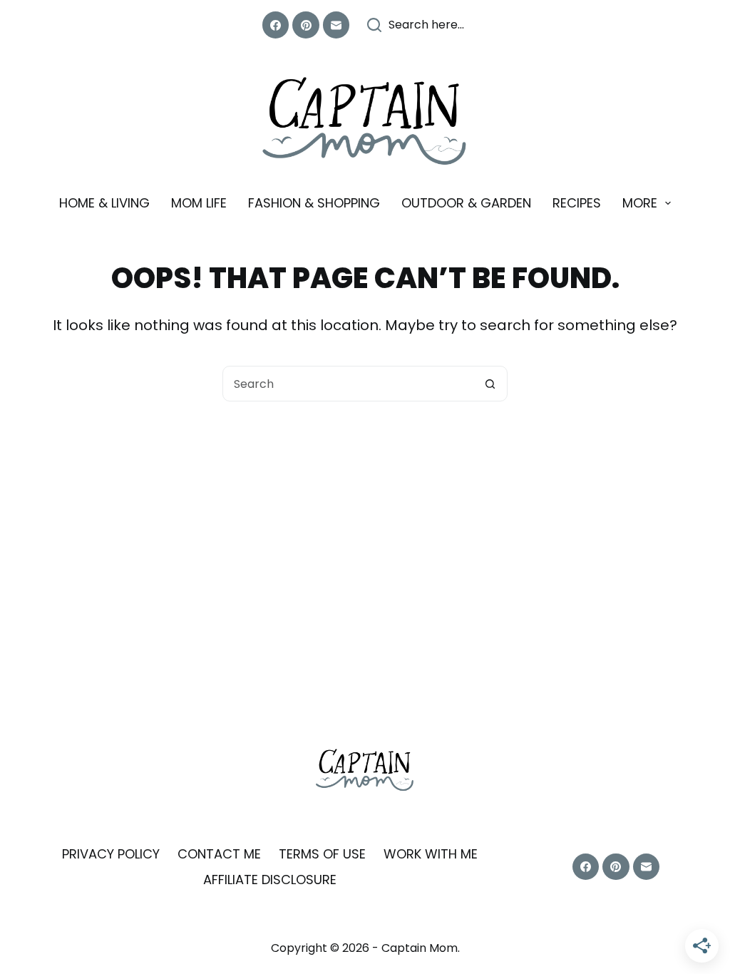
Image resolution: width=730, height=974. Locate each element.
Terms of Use (322, 854)
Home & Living (104, 203)
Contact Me (219, 854)
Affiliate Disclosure (269, 879)
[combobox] (348, 383)
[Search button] (490, 383)
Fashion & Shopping (314, 203)
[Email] (336, 25)
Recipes (576, 203)
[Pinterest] (305, 25)
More (639, 203)
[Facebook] (275, 25)
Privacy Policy (111, 854)
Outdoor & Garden (466, 203)
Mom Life (199, 203)
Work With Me (431, 854)
